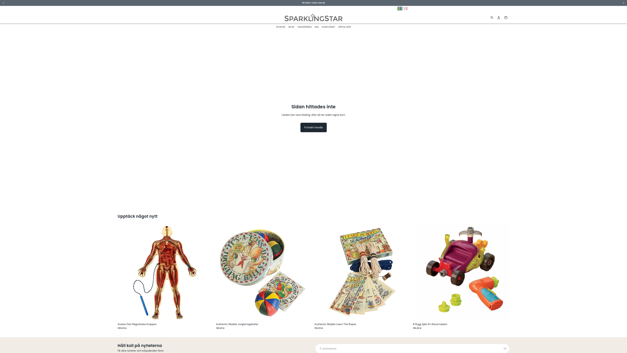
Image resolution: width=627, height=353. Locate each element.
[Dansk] (405, 8)
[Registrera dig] (504, 348)
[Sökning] (491, 17)
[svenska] (399, 8)
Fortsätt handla (313, 127)
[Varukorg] (505, 17)
